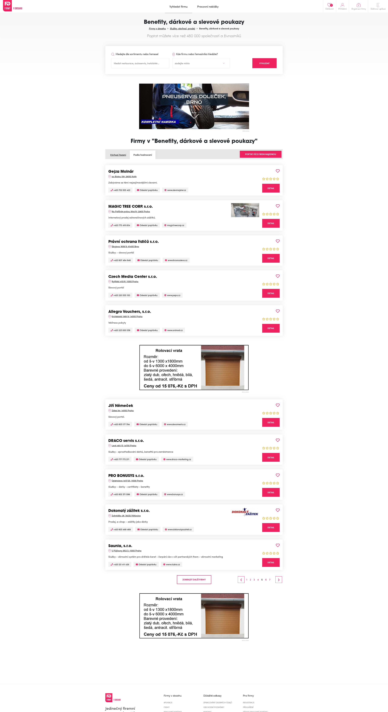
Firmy (167, 707)
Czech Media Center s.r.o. (132, 277)
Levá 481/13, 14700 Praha (124, 445)
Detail (271, 188)
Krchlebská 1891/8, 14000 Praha (127, 316)
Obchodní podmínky (213, 707)
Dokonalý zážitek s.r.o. (129, 511)
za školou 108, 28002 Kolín (124, 176)
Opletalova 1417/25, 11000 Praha (127, 480)
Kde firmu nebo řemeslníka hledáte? (197, 54)
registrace (248, 702)
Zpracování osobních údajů (217, 702)
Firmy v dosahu (157, 28)
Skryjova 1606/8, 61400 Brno (125, 246)
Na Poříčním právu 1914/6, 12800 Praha (131, 211)
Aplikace (168, 702)
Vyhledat (264, 63)
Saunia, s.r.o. (120, 546)
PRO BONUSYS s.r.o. (126, 476)
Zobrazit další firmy (194, 579)
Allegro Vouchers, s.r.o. (129, 312)
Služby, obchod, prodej (182, 28)
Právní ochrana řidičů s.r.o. (133, 242)
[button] (141, 367)
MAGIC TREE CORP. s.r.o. (130, 207)
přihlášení (248, 707)
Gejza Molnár (121, 172)
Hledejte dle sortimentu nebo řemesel (136, 54)
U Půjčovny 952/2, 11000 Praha (126, 550)
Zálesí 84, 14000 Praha (123, 410)
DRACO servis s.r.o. (126, 441)
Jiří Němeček (120, 406)
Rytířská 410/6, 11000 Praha (125, 281)
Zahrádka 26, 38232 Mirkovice (126, 515)
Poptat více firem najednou (260, 154)
